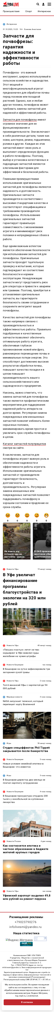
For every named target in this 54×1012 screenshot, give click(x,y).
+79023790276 (26, 922)
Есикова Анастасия (32, 29)
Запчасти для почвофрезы (20, 119)
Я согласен (27, 1002)
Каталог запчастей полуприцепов (24, 443)
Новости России (14, 841)
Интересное (12, 24)
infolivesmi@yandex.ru (25, 927)
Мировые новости (14, 697)
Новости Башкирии (15, 665)
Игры (9, 743)
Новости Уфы (12, 569)
